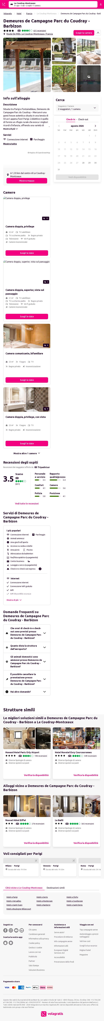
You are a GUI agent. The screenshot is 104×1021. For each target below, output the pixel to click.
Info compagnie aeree (63, 941)
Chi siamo (33, 930)
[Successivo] (95, 126)
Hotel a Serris (42, 897)
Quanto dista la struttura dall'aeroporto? (23, 647)
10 (59, 149)
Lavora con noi (35, 952)
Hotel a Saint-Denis (75, 905)
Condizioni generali (37, 934)
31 (59, 169)
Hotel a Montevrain (45, 901)
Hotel (19, 13)
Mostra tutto (10, 144)
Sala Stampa (34, 965)
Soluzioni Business (37, 970)
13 (77, 149)
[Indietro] (59, 126)
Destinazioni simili (56, 888)
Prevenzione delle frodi (64, 962)
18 (65, 156)
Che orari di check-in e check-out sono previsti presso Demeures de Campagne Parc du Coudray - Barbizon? (25, 633)
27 (77, 163)
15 (89, 149)
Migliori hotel (85, 950)
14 (83, 149)
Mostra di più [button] (12, 600)
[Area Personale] (101, 4)
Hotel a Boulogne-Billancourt (18, 909)
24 (59, 163)
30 (95, 163)
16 (95, 149)
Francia (29, 13)
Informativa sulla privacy (39, 939)
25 (65, 163)
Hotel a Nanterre (43, 905)
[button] (27, 65)
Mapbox (32, 153)
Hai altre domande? (20, 692)
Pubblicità (33, 956)
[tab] (24, 888)
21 (83, 156)
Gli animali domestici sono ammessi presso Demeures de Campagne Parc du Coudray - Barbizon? (26, 662)
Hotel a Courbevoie (75, 901)
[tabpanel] (52, 903)
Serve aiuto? (59, 932)
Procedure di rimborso (63, 937)
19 (71, 156)
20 (77, 156)
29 (89, 163)
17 (59, 156)
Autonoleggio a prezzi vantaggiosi (89, 935)
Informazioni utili (61, 946)
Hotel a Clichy (72, 897)
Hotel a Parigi (11, 897)
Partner (32, 961)
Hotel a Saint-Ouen (14, 905)
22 (89, 156)
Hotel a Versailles (13, 901)
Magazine (84, 955)
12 (71, 149)
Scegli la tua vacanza (88, 946)
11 (65, 149)
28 (83, 163)
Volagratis (8, 13)
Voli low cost (85, 941)
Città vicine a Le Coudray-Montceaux (23, 888)
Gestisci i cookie (35, 948)
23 (95, 156)
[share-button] (98, 32)
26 (71, 163)
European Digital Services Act (61, 951)
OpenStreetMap (44, 153)
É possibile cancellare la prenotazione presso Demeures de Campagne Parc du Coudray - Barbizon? (25, 679)
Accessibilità (59, 957)
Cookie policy (34, 943)
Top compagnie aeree (89, 930)
